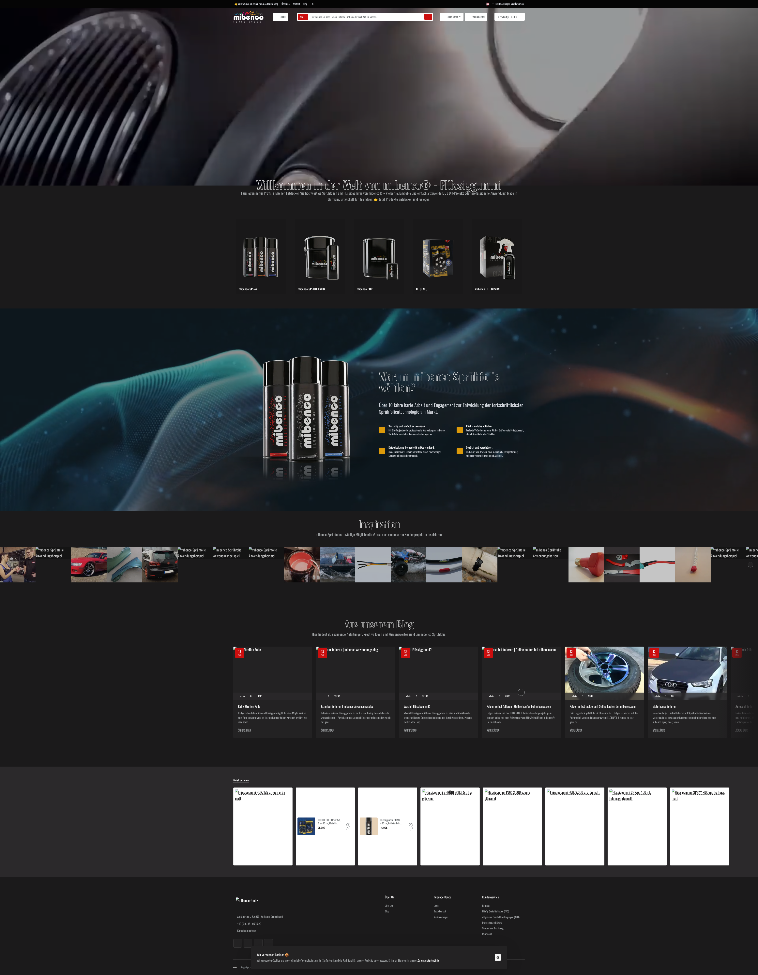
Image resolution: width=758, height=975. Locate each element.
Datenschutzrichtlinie (428, 960)
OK (497, 957)
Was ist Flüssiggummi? (417, 706)
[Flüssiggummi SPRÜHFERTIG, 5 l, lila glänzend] (450, 817)
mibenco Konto (442, 897)
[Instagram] (248, 943)
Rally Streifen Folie (249, 706)
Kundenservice (490, 897)
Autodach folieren (745, 706)
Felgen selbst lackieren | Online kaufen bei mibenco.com (603, 706)
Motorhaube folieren (664, 706)
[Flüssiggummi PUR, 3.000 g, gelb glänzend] (512, 817)
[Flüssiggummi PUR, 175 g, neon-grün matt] (263, 817)
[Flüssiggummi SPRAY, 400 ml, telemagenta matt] (637, 817)
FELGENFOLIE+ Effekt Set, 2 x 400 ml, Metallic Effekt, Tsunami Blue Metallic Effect (329, 821)
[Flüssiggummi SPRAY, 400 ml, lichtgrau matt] (699, 817)
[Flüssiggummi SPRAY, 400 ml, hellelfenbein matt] (369, 826)
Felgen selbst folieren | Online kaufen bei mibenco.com (519, 706)
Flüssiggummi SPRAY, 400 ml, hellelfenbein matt (390, 821)
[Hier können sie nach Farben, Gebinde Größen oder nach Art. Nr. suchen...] (428, 17)
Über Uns (390, 897)
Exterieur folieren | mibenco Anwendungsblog (347, 706)
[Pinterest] (268, 943)
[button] (319, 832)
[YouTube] (258, 943)
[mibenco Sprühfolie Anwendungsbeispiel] (18, 564)
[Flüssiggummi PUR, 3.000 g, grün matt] (573, 815)
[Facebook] (237, 943)
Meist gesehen (241, 780)
